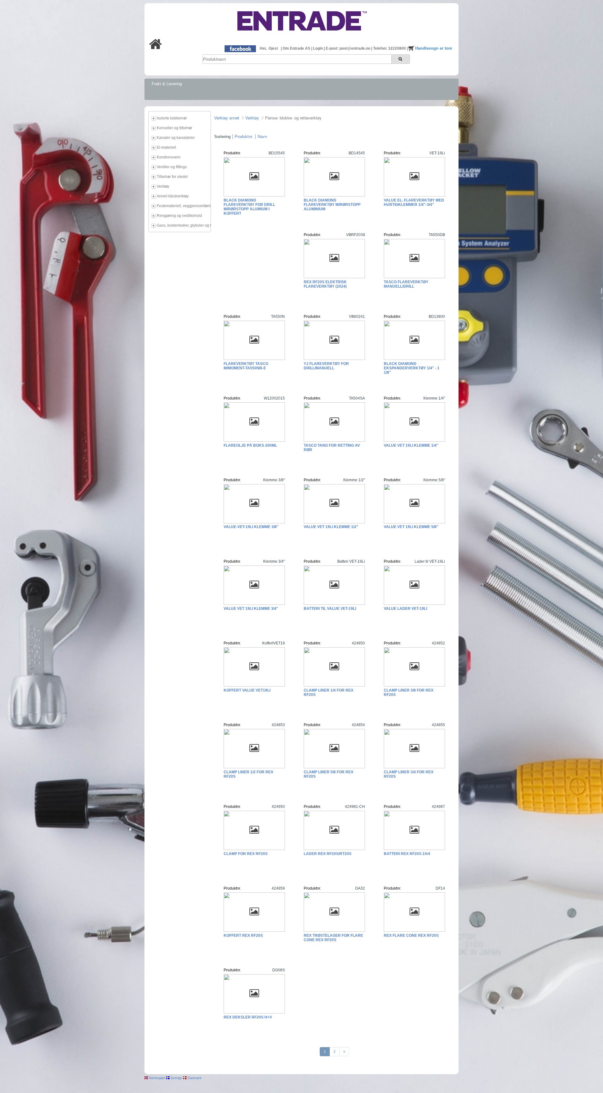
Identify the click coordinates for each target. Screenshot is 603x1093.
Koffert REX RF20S (243, 935)
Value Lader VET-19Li (405, 608)
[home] (155, 48)
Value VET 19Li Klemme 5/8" (411, 527)
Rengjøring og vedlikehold (179, 215)
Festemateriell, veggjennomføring (183, 206)
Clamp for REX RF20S (246, 854)
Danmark (194, 1078)
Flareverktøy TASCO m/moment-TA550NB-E (246, 366)
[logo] (301, 35)
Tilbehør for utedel (172, 176)
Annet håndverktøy (173, 196)
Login (318, 48)
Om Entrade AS (297, 48)
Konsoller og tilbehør (174, 128)
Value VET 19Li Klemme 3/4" (251, 608)
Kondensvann (169, 157)
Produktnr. (244, 136)
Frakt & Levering (167, 83)
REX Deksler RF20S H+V (248, 1017)
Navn (262, 136)
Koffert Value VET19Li (247, 690)
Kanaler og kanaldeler (176, 137)
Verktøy (163, 186)
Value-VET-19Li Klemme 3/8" (251, 527)
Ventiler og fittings (172, 167)
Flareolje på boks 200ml (250, 445)
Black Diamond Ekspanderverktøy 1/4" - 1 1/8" (411, 368)
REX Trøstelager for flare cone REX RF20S (333, 937)
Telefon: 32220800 (390, 48)
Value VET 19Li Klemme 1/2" (331, 527)
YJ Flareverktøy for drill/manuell (326, 366)
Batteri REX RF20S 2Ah (407, 854)
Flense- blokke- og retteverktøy (293, 118)
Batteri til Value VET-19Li (330, 608)
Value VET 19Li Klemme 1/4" (411, 445)
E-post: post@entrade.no (348, 48)
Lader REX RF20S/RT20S (327, 854)
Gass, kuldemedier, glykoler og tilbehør (183, 225)
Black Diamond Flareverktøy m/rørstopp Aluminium (332, 204)
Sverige (176, 1078)
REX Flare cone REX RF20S (411, 935)
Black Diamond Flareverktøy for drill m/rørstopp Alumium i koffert (249, 207)
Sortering (222, 136)
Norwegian (156, 1078)
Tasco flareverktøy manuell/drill (406, 284)
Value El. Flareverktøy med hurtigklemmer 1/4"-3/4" (414, 202)
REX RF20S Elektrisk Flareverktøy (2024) (325, 284)
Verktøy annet (226, 118)
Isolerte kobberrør (172, 118)
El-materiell (166, 147)
